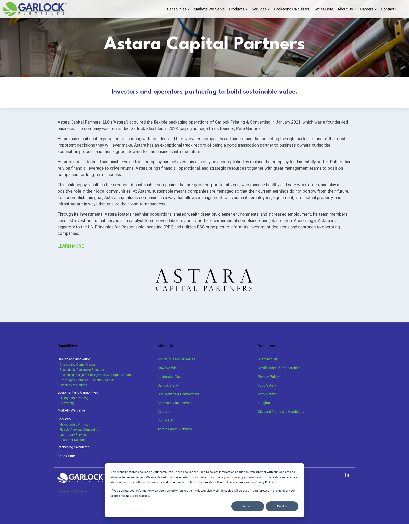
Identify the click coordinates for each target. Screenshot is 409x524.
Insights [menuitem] (264, 403)
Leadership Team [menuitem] (170, 377)
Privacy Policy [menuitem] (268, 377)
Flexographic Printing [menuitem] (74, 398)
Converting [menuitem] (67, 403)
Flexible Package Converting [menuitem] (79, 430)
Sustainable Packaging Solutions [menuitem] (82, 370)
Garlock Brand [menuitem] (168, 385)
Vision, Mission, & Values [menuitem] (176, 359)
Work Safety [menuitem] (267, 394)
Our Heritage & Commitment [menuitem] (178, 394)
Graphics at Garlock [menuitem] (73, 385)
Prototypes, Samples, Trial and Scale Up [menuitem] (87, 380)
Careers (367, 9)
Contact (387, 9)
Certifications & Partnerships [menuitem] (279, 368)
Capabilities (177, 9)
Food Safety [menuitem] (267, 385)
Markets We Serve (209, 9)
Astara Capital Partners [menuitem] (175, 429)
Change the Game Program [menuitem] (79, 365)
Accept (248, 506)
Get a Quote (323, 9)
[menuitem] (74, 359)
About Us (345, 9)
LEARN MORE (71, 246)
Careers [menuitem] (163, 412)
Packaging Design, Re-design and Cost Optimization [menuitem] (95, 375)
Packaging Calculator (291, 9)
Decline (282, 506)
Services (259, 9)
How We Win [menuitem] (167, 368)
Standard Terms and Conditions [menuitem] (281, 412)
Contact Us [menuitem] (166, 420)
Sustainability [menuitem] (268, 359)
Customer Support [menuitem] (72, 440)
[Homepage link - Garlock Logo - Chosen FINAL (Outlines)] (81, 481)
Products (237, 9)
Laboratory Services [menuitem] (73, 435)
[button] (347, 475)
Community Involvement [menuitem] (175, 403)
